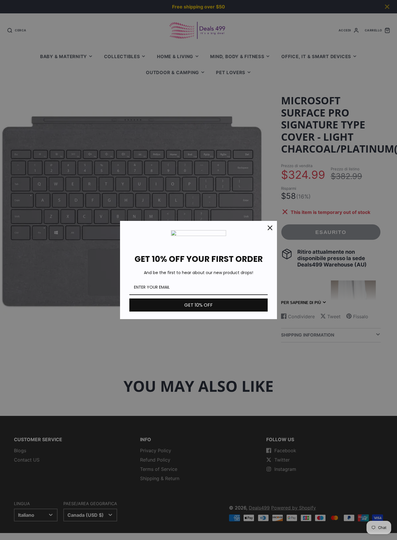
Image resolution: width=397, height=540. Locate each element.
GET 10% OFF (198, 305)
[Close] (270, 228)
